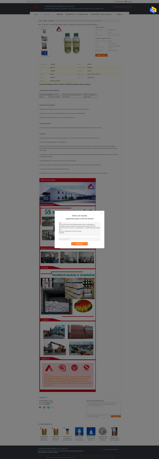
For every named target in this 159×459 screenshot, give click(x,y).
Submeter (79, 244)
